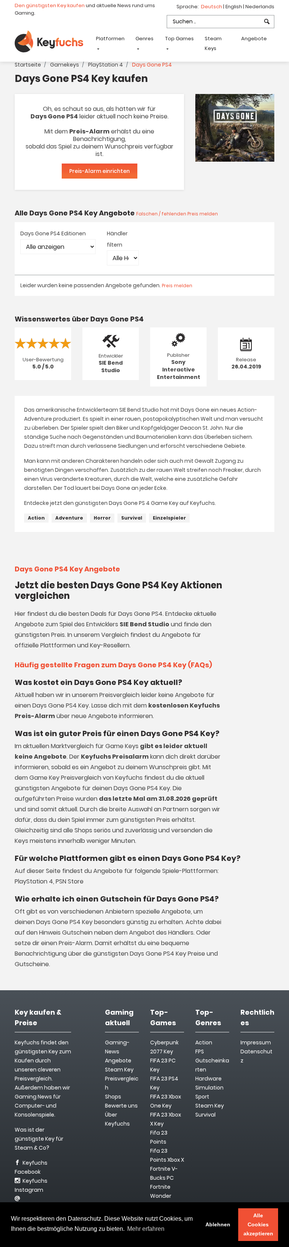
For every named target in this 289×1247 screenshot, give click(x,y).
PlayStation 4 (105, 64)
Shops (113, 1096)
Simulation (209, 1087)
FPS (199, 1051)
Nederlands (259, 6)
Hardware (208, 1078)
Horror (102, 518)
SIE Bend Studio (111, 366)
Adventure (69, 518)
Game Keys (121, 746)
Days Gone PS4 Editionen (53, 233)
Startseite (28, 64)
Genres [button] (144, 38)
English (234, 6)
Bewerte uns (121, 1105)
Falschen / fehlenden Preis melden (177, 214)
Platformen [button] (110, 38)
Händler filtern (117, 239)
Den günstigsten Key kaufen (50, 5)
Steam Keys (213, 43)
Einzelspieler (169, 518)
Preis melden (177, 285)
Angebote (254, 38)
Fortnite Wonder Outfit (160, 1196)
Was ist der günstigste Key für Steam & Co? (39, 1139)
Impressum (255, 1042)
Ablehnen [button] (217, 1224)
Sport (202, 1096)
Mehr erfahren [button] (145, 1229)
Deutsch (212, 6)
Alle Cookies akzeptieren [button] (258, 1224)
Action (36, 518)
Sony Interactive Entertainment (178, 369)
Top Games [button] (179, 38)
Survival (131, 518)
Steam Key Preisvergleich (121, 1078)
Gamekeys (64, 64)
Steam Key (209, 1105)
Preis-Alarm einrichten (99, 171)
